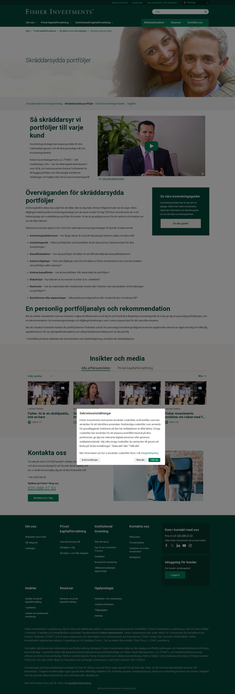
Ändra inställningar (90, 460)
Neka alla (140, 460)
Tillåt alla (154, 460)
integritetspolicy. (150, 453)
